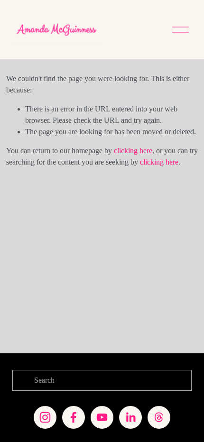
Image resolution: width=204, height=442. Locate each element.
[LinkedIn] (130, 417)
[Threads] (159, 417)
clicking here (133, 151)
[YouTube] (102, 417)
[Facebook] (73, 417)
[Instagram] (45, 417)
